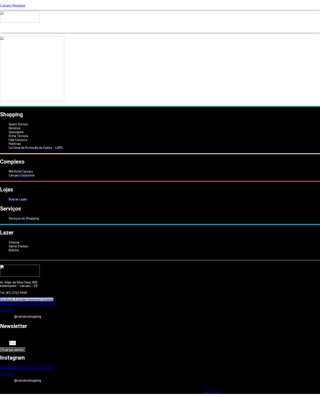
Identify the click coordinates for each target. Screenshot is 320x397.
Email (4, 342)
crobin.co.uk (212, 392)
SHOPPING (115, 28)
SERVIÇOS (152, 28)
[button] (117, 28)
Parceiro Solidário (255, 28)
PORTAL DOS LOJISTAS (219, 28)
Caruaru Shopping (12, 5)
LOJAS (135, 28)
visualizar (6, 310)
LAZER (168, 28)
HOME (99, 28)
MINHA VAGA (189, 28)
